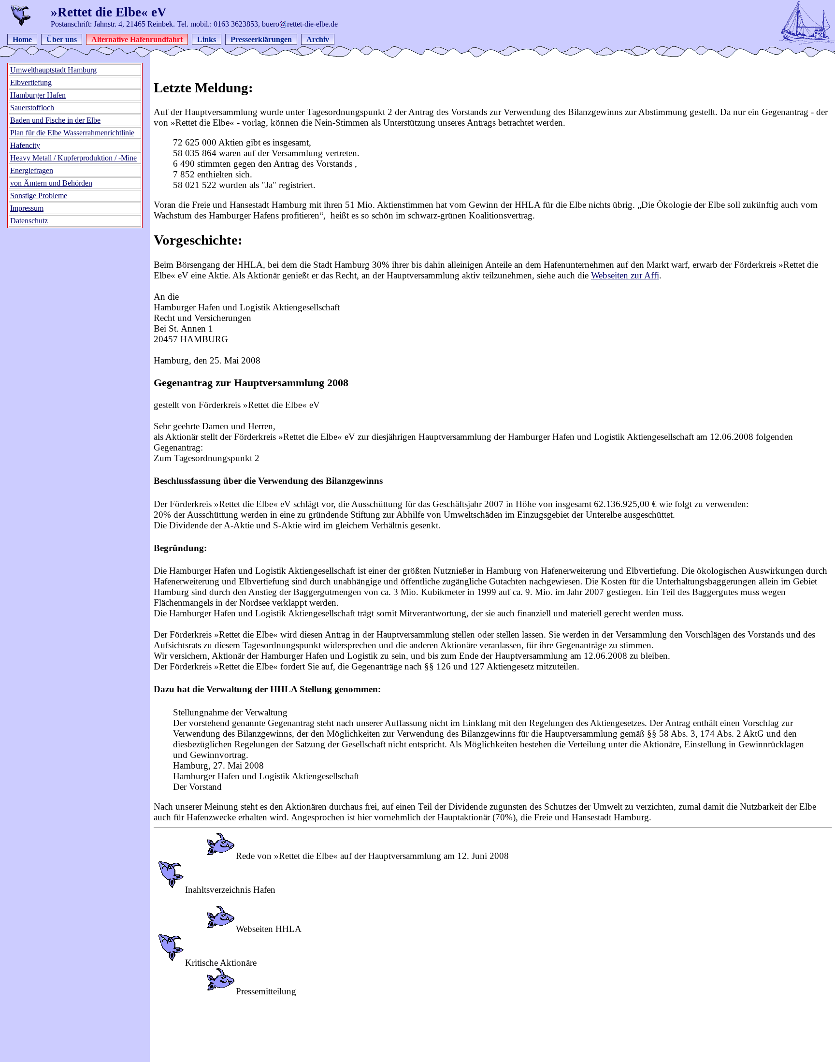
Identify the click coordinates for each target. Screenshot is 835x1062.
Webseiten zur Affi (625, 275)
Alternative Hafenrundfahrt (137, 39)
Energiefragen (31, 170)
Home (22, 39)
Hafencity (25, 145)
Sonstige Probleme (38, 195)
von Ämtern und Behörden (51, 183)
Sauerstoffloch (32, 107)
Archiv (317, 39)
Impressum (26, 208)
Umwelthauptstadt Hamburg (53, 70)
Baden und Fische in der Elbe (55, 120)
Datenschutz (29, 221)
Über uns (61, 39)
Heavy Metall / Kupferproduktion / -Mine (73, 158)
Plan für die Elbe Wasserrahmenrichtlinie (72, 133)
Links (206, 39)
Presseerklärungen (261, 39)
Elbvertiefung (31, 82)
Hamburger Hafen (38, 95)
